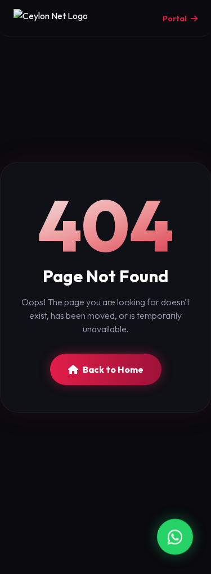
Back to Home (113, 369)
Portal (175, 18)
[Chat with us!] (175, 537)
